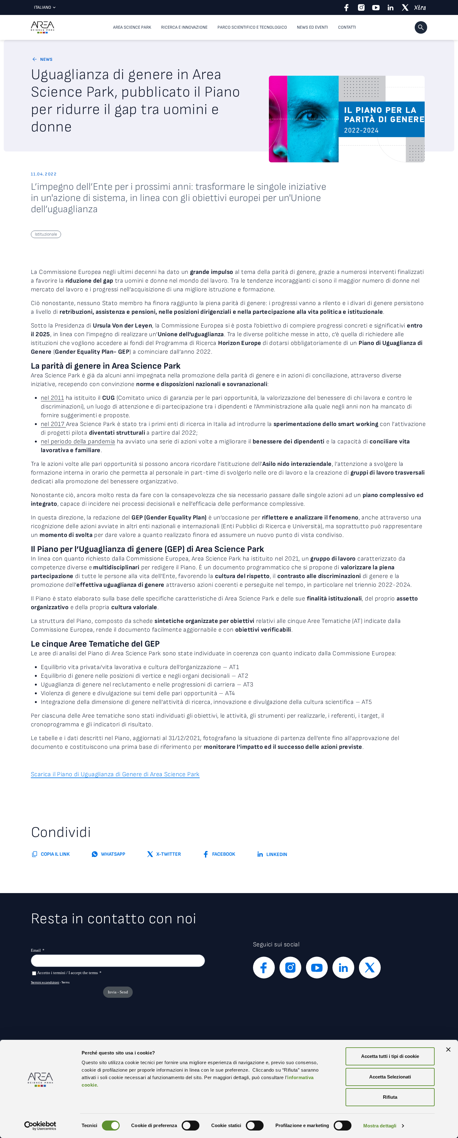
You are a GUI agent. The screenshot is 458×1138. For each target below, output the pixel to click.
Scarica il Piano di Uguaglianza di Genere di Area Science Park (115, 774)
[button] (421, 27)
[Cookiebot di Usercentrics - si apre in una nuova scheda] (40, 1126)
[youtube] (376, 7)
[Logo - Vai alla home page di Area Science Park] (42, 27)
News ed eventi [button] (312, 27)
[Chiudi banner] (448, 1049)
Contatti (347, 27)
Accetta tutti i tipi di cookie (390, 1056)
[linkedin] (390, 7)
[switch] (190, 1126)
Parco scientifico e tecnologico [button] (252, 27)
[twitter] (405, 7)
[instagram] (361, 7)
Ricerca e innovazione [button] (184, 27)
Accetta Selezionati (390, 1076)
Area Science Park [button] (132, 27)
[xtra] (420, 7)
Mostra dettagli (380, 1125)
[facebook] (346, 7)
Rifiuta (390, 1097)
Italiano (42, 7)
